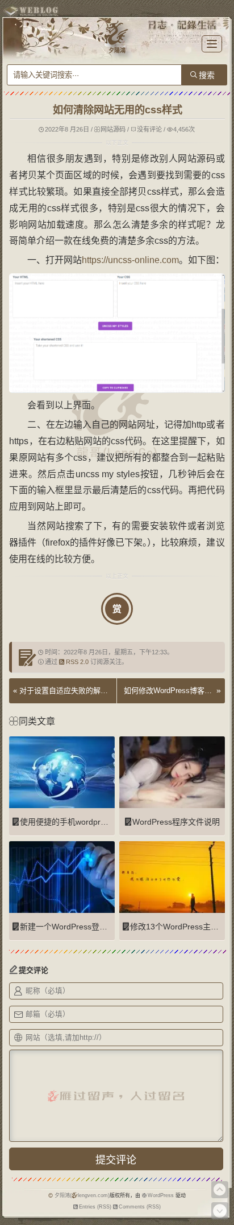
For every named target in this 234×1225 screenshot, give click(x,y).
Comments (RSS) (140, 1207)
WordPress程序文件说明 (176, 821)
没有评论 (149, 129)
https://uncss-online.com (130, 260)
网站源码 (113, 129)
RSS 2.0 (77, 661)
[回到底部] (219, 1210)
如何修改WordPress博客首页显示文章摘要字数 (169, 690)
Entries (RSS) (95, 1207)
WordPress (161, 1195)
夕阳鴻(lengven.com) (82, 1195)
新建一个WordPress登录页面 (71, 926)
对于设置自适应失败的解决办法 (71, 690)
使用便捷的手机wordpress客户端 (78, 821)
